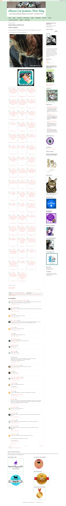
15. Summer (31, 142)
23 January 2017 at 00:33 (15, 379)
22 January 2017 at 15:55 (15, 330)
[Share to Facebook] (29, 293)
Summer (12, 333)
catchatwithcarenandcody (19, 378)
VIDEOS (32, 17)
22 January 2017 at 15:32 (15, 324)
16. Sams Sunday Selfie (13, 154)
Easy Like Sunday (28, 294)
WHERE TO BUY (49, 85)
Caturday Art (49, 128)
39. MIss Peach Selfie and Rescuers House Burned (31, 235)
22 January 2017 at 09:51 (15, 304)
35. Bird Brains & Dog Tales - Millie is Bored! (22, 223)
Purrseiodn (13, 327)
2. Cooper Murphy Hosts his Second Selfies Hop (22, 96)
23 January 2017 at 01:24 (15, 395)
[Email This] (26, 293)
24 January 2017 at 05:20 (15, 430)
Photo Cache (13, 383)
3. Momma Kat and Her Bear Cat (31, 96)
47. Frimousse (22, 269)
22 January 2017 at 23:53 (15, 373)
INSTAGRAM (38, 17)
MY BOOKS (19, 17)
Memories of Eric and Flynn (15, 365)
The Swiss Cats (13, 345)
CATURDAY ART (26, 17)
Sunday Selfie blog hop (12, 295)
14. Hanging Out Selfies (22, 142)
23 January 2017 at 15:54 (15, 416)
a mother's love (13, 294)
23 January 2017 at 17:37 (15, 422)
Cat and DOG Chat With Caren (16, 377)
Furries (12, 371)
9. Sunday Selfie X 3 (31, 119)
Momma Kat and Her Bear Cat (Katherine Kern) (19, 300)
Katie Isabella (13, 413)
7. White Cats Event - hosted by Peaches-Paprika (13, 119)
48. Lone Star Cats (31, 269)
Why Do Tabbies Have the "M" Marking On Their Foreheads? (52, 107)
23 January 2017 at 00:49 (15, 387)
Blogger (42, 502)
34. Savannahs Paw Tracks (13, 223)
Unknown (12, 391)
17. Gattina (22, 154)
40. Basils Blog (12, 246)
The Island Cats (13, 407)
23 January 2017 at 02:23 (15, 409)
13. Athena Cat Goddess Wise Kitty (12, 142)
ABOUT (14, 17)
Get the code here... (11, 288)
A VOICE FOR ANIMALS (13, 20)
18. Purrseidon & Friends (31, 154)
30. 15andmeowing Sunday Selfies (31, 200)
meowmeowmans (14, 307)
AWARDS (21, 20)
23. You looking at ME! (22, 177)
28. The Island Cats (13, 200)
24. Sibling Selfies (31, 177)
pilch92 (12, 314)
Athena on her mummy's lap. (20, 294)
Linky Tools (36, 289)
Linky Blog (40, 289)
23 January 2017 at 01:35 (15, 403)
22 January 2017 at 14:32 (15, 311)
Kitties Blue (13, 399)
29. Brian (22, 200)
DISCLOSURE (27, 20)
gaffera (35, 502)
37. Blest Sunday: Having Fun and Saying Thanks (13, 235)
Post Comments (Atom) (17, 447)
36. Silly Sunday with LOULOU (31, 223)
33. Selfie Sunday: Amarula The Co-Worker (31, 212)
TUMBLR (49, 17)
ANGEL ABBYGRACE (14, 339)
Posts (48, 61)
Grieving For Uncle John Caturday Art (51, 114)
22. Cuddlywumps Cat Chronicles (13, 177)
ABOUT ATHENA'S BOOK (50, 84)
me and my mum (33, 294)
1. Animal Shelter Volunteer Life (13, 96)
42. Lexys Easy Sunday (31, 246)
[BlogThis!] (27, 293)
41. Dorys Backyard (22, 246)
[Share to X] (28, 293)
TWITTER (44, 17)
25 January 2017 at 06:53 (15, 441)
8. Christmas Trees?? (22, 119)
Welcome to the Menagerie (18, 394)
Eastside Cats (13, 351)
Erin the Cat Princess (14, 320)
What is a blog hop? (11, 287)
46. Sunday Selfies (13, 269)
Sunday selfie (38, 294)
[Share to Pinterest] (30, 293)
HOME (10, 17)
